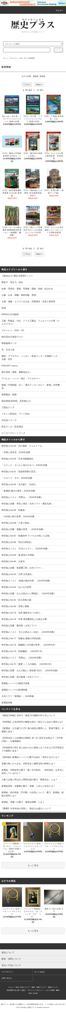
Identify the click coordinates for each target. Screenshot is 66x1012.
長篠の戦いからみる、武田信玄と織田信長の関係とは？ (28, 763)
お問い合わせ (7, 978)
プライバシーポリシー (35, 990)
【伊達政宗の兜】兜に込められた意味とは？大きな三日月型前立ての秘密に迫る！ (33, 749)
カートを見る (40, 972)
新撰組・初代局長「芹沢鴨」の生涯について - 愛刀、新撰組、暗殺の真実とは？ (33, 794)
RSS (30, 993)
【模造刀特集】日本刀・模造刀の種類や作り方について (28, 715)
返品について (52, 987)
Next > (39, 84)
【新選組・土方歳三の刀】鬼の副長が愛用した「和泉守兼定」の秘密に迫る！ (33, 730)
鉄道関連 (31, 58)
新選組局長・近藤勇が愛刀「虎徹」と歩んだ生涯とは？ (28, 786)
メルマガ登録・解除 (52, 990)
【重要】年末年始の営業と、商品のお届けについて (26, 808)
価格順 (35, 76)
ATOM (35, 993)
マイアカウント (7, 972)
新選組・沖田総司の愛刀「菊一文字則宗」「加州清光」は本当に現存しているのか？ (33, 771)
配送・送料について (39, 987)
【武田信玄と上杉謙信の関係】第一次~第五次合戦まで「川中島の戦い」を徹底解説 (32, 739)
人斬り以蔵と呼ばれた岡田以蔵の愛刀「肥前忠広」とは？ (29, 779)
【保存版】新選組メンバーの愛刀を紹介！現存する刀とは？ (31, 757)
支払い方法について (22, 987)
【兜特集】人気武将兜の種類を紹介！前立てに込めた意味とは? (32, 722)
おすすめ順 (26, 76)
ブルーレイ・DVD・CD (18, 58)
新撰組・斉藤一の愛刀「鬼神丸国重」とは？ (23, 802)
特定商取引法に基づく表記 (16, 990)
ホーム (5, 58)
